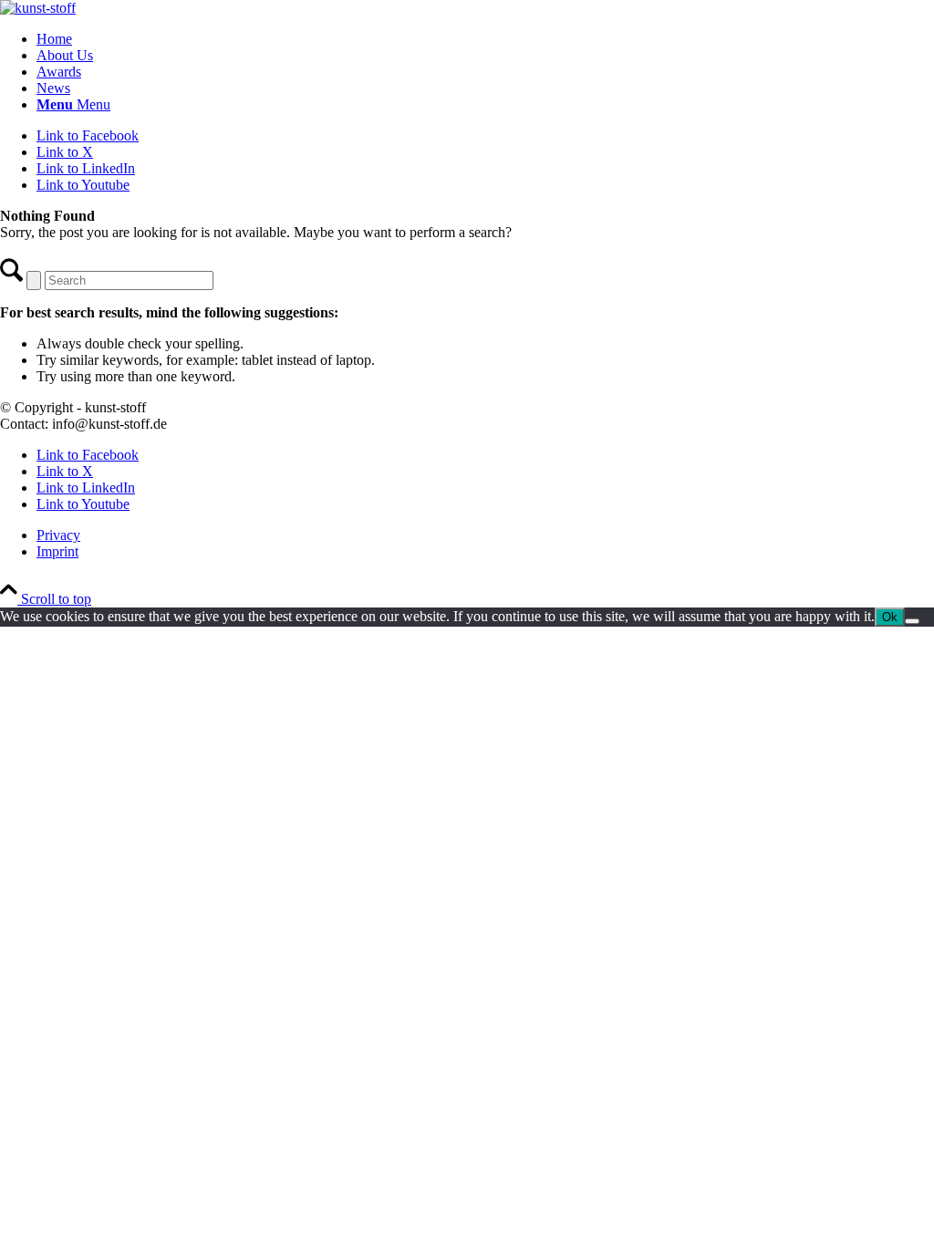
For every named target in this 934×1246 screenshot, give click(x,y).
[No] (912, 621)
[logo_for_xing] (38, 8)
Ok (890, 617)
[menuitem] (485, 39)
